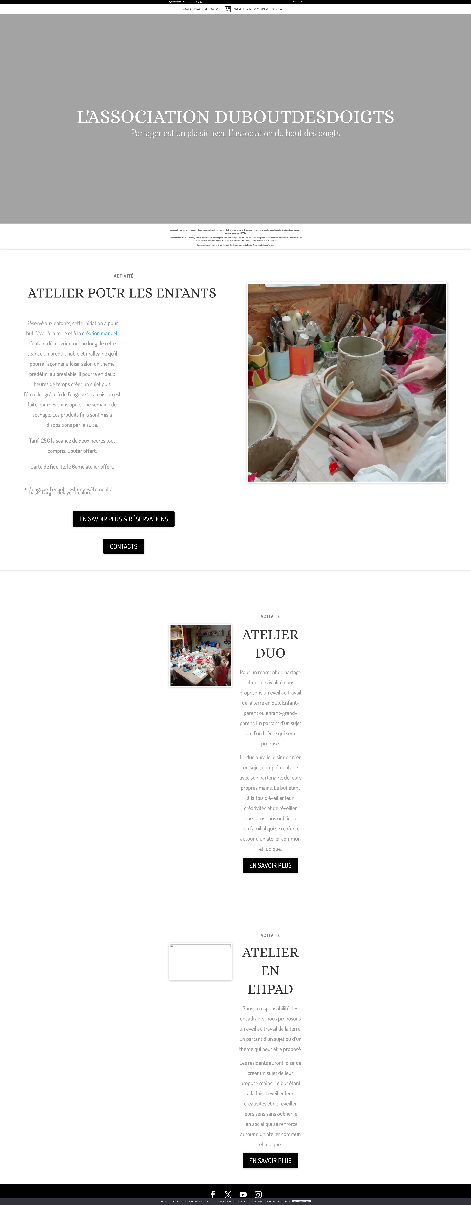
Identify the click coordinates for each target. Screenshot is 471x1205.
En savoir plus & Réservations (123, 519)
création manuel (99, 333)
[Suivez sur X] (228, 1195)
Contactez (277, 9)
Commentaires (261, 9)
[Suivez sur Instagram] (258, 1195)
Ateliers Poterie (242, 9)
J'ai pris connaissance (301, 1201)
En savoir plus (270, 865)
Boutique (215, 9)
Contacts (123, 546)
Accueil (187, 9)
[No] (468, 1201)
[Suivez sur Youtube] (243, 1195)
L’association (201, 9)
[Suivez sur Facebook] (213, 1195)
